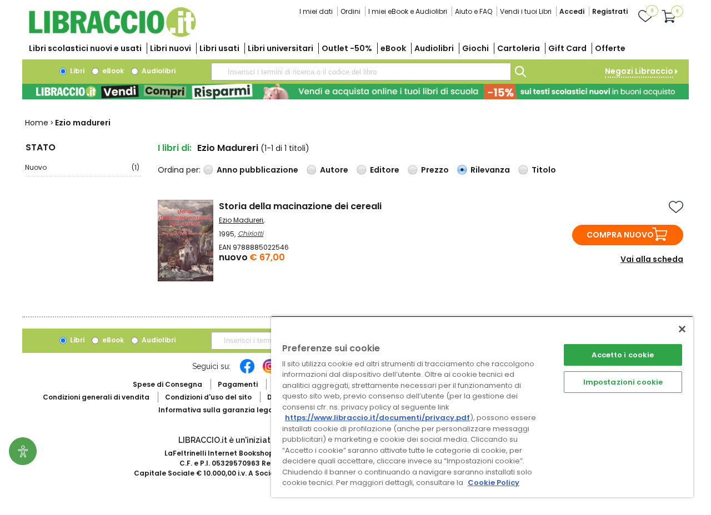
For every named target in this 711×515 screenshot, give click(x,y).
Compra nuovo (620, 234)
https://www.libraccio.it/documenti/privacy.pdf (377, 417)
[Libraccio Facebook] (247, 372)
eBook (393, 48)
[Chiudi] (682, 329)
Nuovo (82, 167)
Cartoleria (518, 48)
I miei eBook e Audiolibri (407, 11)
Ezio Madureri (241, 220)
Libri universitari (280, 48)
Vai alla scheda (651, 259)
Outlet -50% (347, 48)
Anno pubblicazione (257, 169)
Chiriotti (250, 233)
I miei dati (316, 11)
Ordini (350, 11)
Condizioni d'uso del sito (208, 397)
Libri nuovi (170, 48)
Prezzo (435, 169)
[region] (482, 406)
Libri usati (219, 48)
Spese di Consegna (167, 384)
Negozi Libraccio (639, 71)
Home (36, 122)
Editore (384, 169)
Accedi (571, 11)
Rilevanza (490, 169)
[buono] (355, 91)
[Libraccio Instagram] (270, 372)
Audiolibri (434, 48)
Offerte (610, 48)
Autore (334, 169)
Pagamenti (238, 384)
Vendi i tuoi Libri (526, 11)
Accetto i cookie (623, 355)
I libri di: (175, 148)
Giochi (475, 48)
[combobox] (361, 71)
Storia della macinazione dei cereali (300, 206)
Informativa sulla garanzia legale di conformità (244, 410)
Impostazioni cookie (623, 382)
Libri (76, 70)
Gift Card (567, 48)
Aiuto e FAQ (473, 11)
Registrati (610, 11)
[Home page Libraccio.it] (112, 34)
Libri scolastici (85, 48)
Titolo (544, 169)
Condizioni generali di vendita (96, 397)
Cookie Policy (493, 482)
